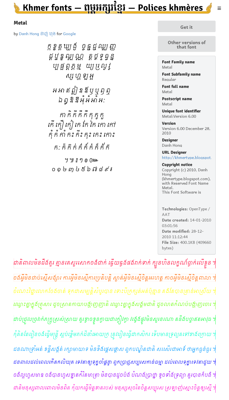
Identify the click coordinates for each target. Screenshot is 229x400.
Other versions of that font (187, 44)
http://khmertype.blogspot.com (191, 157)
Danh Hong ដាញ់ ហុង (37, 33)
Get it (186, 26)
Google (69, 33)
